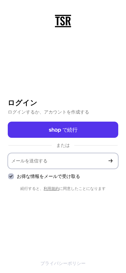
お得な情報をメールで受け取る (48, 176)
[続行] (110, 161)
